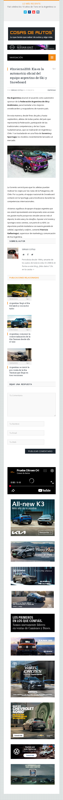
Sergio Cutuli (17, 90)
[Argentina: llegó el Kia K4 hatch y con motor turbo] (19, 292)
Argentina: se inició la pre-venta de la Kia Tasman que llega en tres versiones (19, 371)
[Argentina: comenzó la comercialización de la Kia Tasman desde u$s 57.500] (19, 323)
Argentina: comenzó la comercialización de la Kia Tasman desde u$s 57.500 (19, 338)
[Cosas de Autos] (31, 33)
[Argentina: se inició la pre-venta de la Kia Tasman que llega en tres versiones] (19, 356)
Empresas (52, 90)
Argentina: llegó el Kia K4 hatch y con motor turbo (19, 306)
